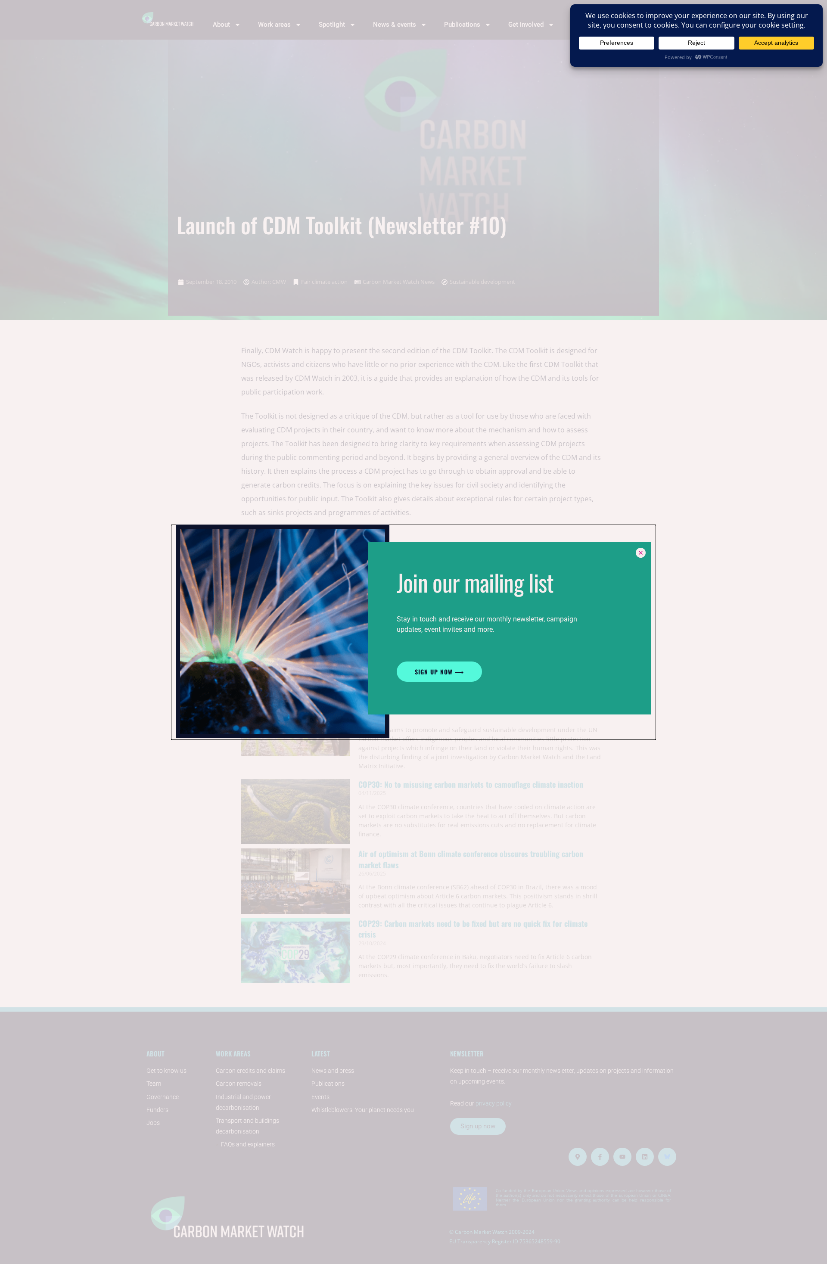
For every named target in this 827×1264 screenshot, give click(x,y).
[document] (413, 632)
